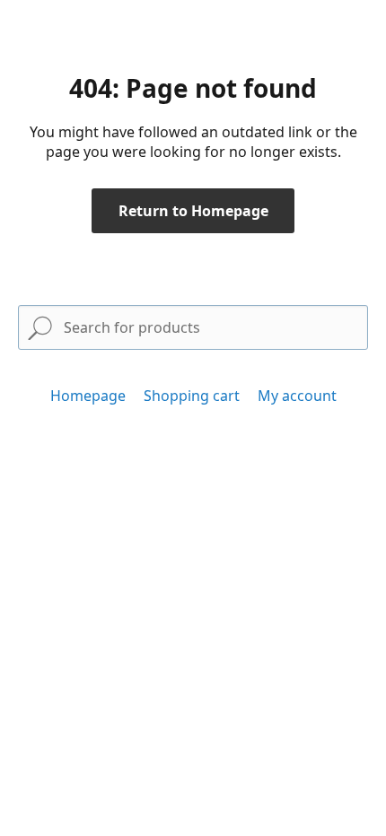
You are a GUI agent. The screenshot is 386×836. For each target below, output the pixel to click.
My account (297, 395)
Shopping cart (192, 395)
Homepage (88, 395)
